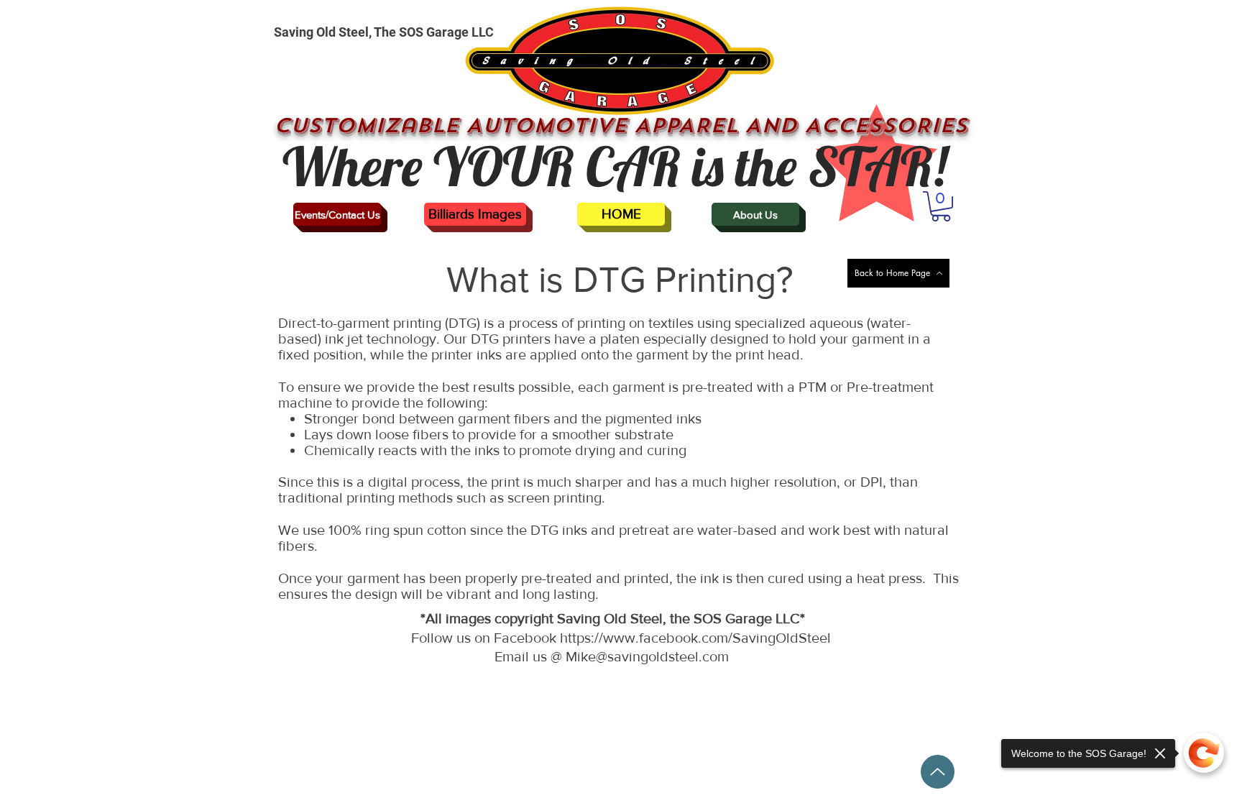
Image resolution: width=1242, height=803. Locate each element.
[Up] (937, 772)
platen (620, 339)
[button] (941, 206)
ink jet (344, 339)
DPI (871, 482)
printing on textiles (635, 323)
